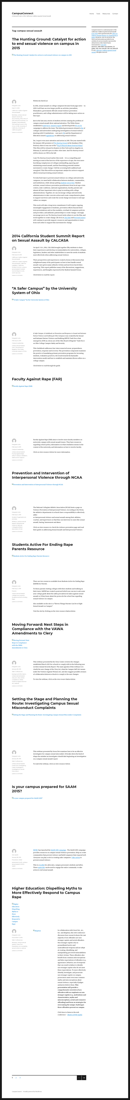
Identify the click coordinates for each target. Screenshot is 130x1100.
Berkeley (14, 115)
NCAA (20, 529)
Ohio (13, 347)
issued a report (56, 126)
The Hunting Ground (60, 143)
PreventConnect (79, 218)
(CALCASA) (95, 33)
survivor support (19, 457)
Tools (98, 14)
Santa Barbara (21, 122)
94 (63, 133)
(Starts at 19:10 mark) (74, 1015)
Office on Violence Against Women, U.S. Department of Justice (105, 35)
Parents (14, 591)
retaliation (24, 455)
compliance (15, 679)
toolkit (42, 865)
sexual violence (16, 948)
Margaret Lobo (16, 105)
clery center (20, 677)
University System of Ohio (19, 351)
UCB (25, 124)
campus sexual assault (18, 345)
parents (22, 595)
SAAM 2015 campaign (58, 850)
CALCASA (67, 218)
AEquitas (14, 942)
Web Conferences (17, 671)
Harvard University (20, 120)
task (44, 126)
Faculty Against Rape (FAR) (37, 379)
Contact (115, 14)
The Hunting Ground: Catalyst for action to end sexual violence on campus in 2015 (49, 43)
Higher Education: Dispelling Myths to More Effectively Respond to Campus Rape (47, 892)
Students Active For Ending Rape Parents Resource (42, 546)
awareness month (17, 862)
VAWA (21, 679)
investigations (16, 769)
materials (41, 867)
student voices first (68, 183)
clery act (14, 677)
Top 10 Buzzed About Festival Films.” (70, 145)
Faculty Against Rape (18, 453)
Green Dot (15, 765)
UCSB (17, 126)
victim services (16, 272)
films (21, 118)
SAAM (13, 866)
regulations (50, 135)
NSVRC (35, 850)
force (48, 126)
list (82, 128)
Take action (75, 857)
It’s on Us (78, 126)
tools (22, 271)
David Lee (19, 116)
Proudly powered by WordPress (32, 1091)
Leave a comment (17, 132)
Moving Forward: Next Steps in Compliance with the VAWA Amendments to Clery (40, 628)
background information (19, 674)
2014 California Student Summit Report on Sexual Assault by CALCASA (48, 238)
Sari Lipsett (15, 855)
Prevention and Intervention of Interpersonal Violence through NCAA (47, 475)
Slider (20, 860)
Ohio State (20, 349)
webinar (16, 683)
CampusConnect (22, 13)
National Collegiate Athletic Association (17, 527)
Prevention (15, 860)
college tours (16, 595)
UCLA (13, 126)
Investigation (19, 767)
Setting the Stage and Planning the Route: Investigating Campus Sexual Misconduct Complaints (45, 703)
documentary (16, 118)
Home (91, 14)
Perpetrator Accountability (19, 946)
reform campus (16, 455)
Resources (106, 14)
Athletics (14, 521)
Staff (13, 457)
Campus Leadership (17, 343)
